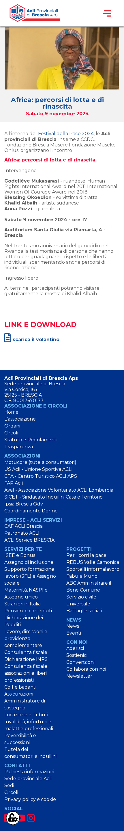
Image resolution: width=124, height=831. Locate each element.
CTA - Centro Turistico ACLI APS (40, 476)
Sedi (9, 785)
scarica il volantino (35, 339)
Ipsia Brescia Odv (23, 504)
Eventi (73, 633)
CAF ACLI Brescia (23, 526)
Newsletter (79, 676)
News (72, 626)
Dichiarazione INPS (26, 659)
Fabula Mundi (82, 576)
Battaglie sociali (84, 611)
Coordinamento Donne (31, 511)
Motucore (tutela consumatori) (40, 462)
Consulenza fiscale (25, 652)
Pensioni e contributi (28, 611)
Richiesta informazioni (29, 771)
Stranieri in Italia (22, 604)
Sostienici (76, 655)
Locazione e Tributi (26, 714)
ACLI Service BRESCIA (29, 540)
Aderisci (75, 648)
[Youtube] (20, 818)
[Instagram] (31, 818)
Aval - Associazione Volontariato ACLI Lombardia (58, 490)
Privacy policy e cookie (30, 799)
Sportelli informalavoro (92, 569)
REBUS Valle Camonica (92, 562)
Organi (12, 426)
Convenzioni (80, 662)
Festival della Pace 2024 (66, 133)
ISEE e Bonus (19, 555)
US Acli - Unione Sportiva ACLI (38, 469)
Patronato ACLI (22, 533)
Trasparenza (18, 446)
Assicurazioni (18, 694)
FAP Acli (13, 483)
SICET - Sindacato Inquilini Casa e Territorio (53, 497)
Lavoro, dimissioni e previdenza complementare (25, 638)
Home (11, 412)
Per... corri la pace (86, 555)
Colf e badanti (20, 687)
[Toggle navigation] (107, 13)
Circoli (11, 433)
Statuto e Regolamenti (30, 440)
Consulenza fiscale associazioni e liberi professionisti (25, 673)
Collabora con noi (86, 669)
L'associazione (20, 419)
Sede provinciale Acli (28, 778)
